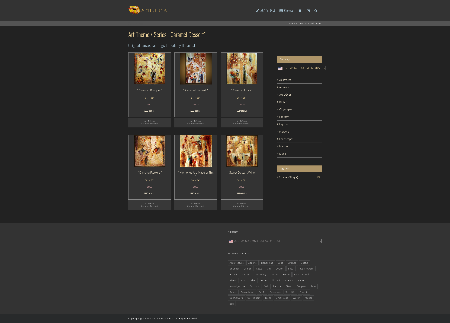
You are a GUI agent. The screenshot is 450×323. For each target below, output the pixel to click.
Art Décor (149, 121)
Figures (283, 124)
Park (266, 286)
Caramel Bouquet (149, 90)
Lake (252, 280)
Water (296, 297)
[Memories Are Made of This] (196, 151)
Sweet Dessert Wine (242, 172)
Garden (246, 274)
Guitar (274, 274)
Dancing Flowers (150, 172)
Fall (290, 268)
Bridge (248, 268)
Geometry (260, 274)
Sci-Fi (262, 292)
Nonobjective (237, 286)
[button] (315, 10)
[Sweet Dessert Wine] (242, 151)
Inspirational (301, 274)
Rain (313, 286)
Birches (292, 262)
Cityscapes (285, 109)
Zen (232, 303)
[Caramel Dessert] (196, 68)
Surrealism (254, 297)
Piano (289, 286)
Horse (286, 274)
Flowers (284, 131)
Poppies (301, 286)
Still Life (290, 292)
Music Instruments (282, 280)
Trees (268, 297)
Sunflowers (236, 297)
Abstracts (285, 79)
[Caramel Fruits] (242, 68)
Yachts (308, 297)
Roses (233, 292)
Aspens (252, 262)
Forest (233, 274)
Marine (283, 146)
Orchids (254, 286)
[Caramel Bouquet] (149, 68)
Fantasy (284, 116)
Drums (280, 268)
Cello (259, 268)
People (277, 286)
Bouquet (234, 268)
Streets (304, 292)
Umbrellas (282, 297)
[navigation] (301, 68)
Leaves (263, 280)
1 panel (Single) (288, 177)
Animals (284, 87)
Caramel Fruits (242, 90)
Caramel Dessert (149, 123)
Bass (280, 262)
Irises (233, 280)
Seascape (275, 292)
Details (151, 110)
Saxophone (247, 292)
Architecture (237, 262)
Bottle (304, 262)
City (269, 268)
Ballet (283, 102)
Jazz (242, 280)
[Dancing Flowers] (149, 151)
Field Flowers (305, 268)
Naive (301, 280)
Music (283, 153)
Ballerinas (267, 262)
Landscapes (286, 138)
